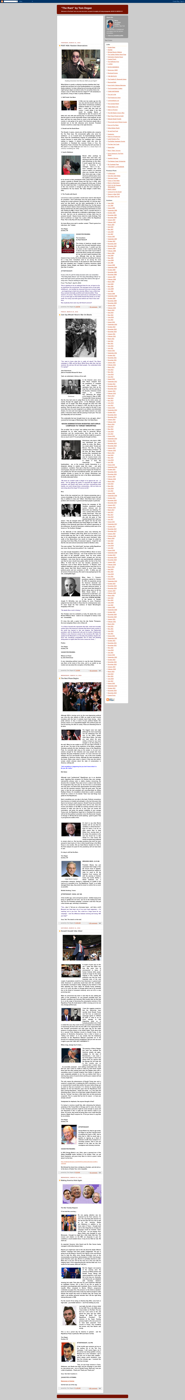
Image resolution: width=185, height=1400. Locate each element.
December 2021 (112, 645)
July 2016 (110, 491)
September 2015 (112, 467)
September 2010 (112, 324)
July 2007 (110, 234)
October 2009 (111, 298)
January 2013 (111, 391)
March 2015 (111, 453)
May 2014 (110, 429)
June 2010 (111, 317)
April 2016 (110, 483)
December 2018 (112, 560)
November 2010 (112, 329)
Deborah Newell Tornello (114, 119)
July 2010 (110, 319)
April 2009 (110, 284)
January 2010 (111, 305)
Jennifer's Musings (113, 158)
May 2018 (110, 543)
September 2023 (112, 686)
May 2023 (110, 676)
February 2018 (112, 536)
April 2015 (110, 455)
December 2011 (112, 360)
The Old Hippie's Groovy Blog (116, 113)
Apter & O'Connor (113, 109)
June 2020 (111, 602)
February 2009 (112, 279)
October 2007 (111, 241)
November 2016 (112, 500)
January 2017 (111, 505)
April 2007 (110, 227)
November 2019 (112, 586)
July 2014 (110, 434)
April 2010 (110, 312)
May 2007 (110, 229)
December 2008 (112, 274)
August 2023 (111, 683)
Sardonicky (111, 134)
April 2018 (110, 541)
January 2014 (111, 419)
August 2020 (111, 607)
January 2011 (111, 334)
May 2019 (110, 571)
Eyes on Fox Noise (113, 125)
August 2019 (111, 579)
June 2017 (111, 517)
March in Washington (114, 183)
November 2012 (112, 386)
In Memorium (111, 173)
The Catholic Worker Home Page (117, 54)
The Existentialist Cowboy (115, 88)
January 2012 (111, 362)
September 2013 (112, 410)
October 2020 (111, 612)
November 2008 (112, 272)
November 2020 (112, 614)
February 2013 (112, 393)
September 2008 (112, 267)
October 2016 (111, 498)
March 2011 (111, 338)
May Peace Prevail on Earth (116, 116)
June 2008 (111, 260)
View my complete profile (115, 35)
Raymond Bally (112, 82)
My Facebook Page (113, 164)
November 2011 (112, 357)
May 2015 (110, 457)
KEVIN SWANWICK (113, 67)
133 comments (93, 923)
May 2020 (110, 600)
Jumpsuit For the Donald (115, 192)
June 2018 (111, 545)
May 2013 (110, 400)
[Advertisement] (80, 28)
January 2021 (111, 619)
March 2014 (111, 424)
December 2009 (112, 303)
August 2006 (111, 208)
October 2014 (111, 441)
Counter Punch (112, 59)
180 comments (93, 1388)
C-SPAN (110, 64)
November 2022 (112, 662)
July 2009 (110, 291)
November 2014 (112, 443)
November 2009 (112, 300)
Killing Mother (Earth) (114, 128)
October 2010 (111, 327)
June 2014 (111, 431)
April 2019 (110, 569)
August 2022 (111, 655)
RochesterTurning (113, 73)
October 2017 (111, 526)
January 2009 (111, 277)
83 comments (93, 670)
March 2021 (111, 624)
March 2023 (111, 671)
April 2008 (110, 255)
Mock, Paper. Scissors (114, 150)
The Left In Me (112, 94)
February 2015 (112, 450)
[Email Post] (99, 307)
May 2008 (110, 258)
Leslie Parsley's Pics (113, 139)
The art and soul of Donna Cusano (117, 122)
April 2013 (110, 398)
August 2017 (111, 522)
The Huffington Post (113, 61)
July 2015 (110, 462)
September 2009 (112, 296)
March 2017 (111, 510)
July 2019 (110, 576)
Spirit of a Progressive (114, 136)
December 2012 (112, 388)
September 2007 (112, 239)
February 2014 (112, 422)
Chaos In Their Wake (114, 180)
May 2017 (110, 514)
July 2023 (110, 681)
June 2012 (111, 374)
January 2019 (111, 562)
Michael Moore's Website (115, 52)
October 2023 (111, 688)
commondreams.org (113, 100)
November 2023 (112, 690)
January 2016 (111, 476)
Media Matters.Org (113, 106)
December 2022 (112, 664)
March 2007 (111, 224)
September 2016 (112, 495)
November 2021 (112, 643)
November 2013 (112, 415)
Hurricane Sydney (113, 178)
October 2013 (111, 412)
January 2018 (111, 533)
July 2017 (110, 519)
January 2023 (111, 667)
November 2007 (112, 243)
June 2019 (111, 574)
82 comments (93, 307)
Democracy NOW (113, 70)
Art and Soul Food (113, 131)
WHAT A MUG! (112, 189)
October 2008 (111, 270)
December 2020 (112, 617)
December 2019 (112, 588)
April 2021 (110, 626)
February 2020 (112, 593)
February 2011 (112, 336)
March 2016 (111, 481)
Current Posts (112, 695)
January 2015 (111, 448)
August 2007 (111, 236)
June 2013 (111, 403)
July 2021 (110, 633)
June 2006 (111, 203)
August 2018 (111, 550)
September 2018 (112, 552)
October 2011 (111, 355)
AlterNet (110, 50)
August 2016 (111, 493)
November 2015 (112, 472)
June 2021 (111, 631)
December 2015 (112, 474)
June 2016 (111, 488)
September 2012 (112, 381)
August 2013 (111, 407)
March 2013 (111, 396)
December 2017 (112, 531)
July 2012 (110, 377)
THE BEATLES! (112, 76)
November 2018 (112, 557)
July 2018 (110, 548)
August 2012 (111, 379)
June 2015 (111, 460)
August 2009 (111, 293)
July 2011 (110, 348)
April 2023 (110, 674)
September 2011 (112, 353)
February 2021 (112, 621)
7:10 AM (77, 670)
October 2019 (111, 583)
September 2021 (112, 638)
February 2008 (112, 251)
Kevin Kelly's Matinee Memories (117, 85)
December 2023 (112, 693)
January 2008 (111, 248)
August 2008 (111, 265)
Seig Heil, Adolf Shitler (114, 176)
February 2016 (112, 479)
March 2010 (111, 310)
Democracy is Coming (67, 1381)
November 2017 (112, 529)
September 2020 (112, 609)
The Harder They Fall (114, 196)
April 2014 (110, 426)
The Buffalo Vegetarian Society (116, 141)
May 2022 (110, 647)
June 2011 (111, 346)
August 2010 (111, 322)
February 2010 (112, 308)
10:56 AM (78, 923)
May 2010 (110, 315)
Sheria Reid (111, 147)
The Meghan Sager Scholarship (116, 161)
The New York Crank (113, 144)
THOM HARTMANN (113, 91)
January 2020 (111, 590)
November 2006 (112, 215)
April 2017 (110, 512)
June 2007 (111, 232)
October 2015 (111, 469)
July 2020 (110, 605)
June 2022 (111, 650)
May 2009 (110, 286)
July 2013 (110, 405)
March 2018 (111, 538)
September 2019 (112, 581)
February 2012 (112, 365)
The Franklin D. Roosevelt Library (117, 79)
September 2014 (112, 438)
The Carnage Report (113, 103)
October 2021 (111, 640)
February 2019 (112, 564)
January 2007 (111, 220)
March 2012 (111, 367)
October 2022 (111, 659)
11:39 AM (77, 1388)
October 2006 (111, 212)
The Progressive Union (114, 97)
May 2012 (110, 372)
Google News (111, 47)
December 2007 (112, 246)
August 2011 (111, 350)
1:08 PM (77, 306)
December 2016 (112, 502)
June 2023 (111, 678)
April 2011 (110, 341)
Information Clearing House (115, 57)
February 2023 (112, 669)
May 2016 (110, 486)
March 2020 (111, 595)
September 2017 (112, 524)
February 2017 (112, 507)
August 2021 (111, 636)
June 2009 (111, 289)
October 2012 (111, 384)
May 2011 (110, 343)
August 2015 (111, 464)
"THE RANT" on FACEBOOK (116, 166)
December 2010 (112, 331)
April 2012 (110, 369)
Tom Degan (117, 22)
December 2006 (112, 217)
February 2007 (112, 222)
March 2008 (111, 253)
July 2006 (110, 205)
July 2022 (110, 652)
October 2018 (111, 555)
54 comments (93, 1172)
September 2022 (112, 657)
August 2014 (111, 436)
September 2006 (112, 210)
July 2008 (110, 262)
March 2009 (111, 281)
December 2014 (112, 445)
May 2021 (110, 628)
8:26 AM (77, 1172)
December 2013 (112, 417)
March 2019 (111, 567)
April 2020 (110, 598)
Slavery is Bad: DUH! (114, 194)
